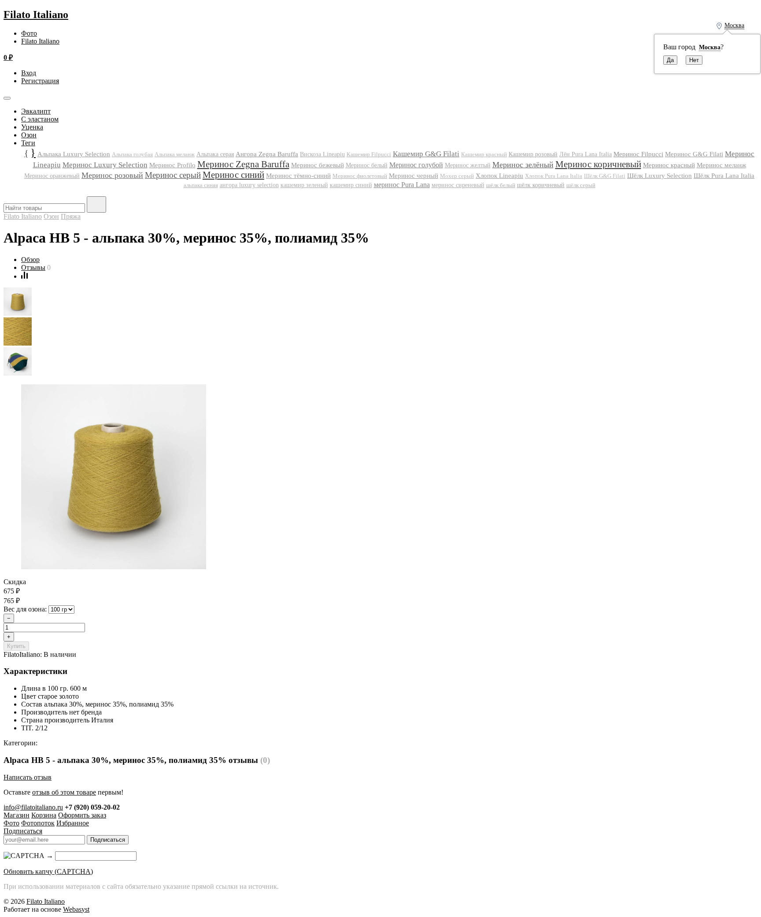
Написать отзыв (28, 777)
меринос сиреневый (458, 185)
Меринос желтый (468, 165)
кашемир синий (351, 185)
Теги (28, 143)
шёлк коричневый (541, 184)
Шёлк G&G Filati (604, 176)
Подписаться (23, 831)
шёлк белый (500, 185)
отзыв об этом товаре (64, 792)
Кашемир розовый (533, 154)
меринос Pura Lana (402, 184)
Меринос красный (669, 165)
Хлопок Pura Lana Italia (553, 176)
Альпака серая (215, 154)
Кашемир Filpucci (369, 154)
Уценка (32, 127)
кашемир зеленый (304, 185)
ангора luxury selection (249, 185)
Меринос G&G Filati (694, 154)
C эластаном (40, 119)
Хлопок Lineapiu (499, 175)
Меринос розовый (112, 175)
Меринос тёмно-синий (298, 175)
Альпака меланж (175, 154)
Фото (29, 33)
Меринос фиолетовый (359, 176)
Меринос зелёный (523, 164)
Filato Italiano (36, 14)
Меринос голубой (416, 165)
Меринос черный (413, 175)
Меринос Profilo (172, 165)
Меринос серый (173, 175)
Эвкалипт (36, 111)
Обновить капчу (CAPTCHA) (48, 871)
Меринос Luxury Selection (105, 164)
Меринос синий (233, 174)
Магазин (17, 815)
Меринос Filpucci (638, 154)
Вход (28, 73)
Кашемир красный (484, 154)
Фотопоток (38, 823)
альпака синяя (201, 185)
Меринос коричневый (598, 164)
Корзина (43, 815)
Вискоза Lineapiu (322, 154)
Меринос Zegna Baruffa (243, 164)
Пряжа (71, 216)
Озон (29, 135)
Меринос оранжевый (52, 176)
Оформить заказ (82, 815)
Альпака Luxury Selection (73, 154)
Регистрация (40, 81)
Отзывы (33, 267)
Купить (16, 646)
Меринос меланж (721, 165)
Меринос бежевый (317, 165)
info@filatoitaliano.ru (33, 807)
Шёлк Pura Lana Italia (724, 175)
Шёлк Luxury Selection (659, 175)
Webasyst (76, 909)
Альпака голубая (132, 154)
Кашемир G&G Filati (426, 154)
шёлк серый (580, 185)
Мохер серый (457, 176)
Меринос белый (367, 165)
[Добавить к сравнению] (24, 276)
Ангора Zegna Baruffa (267, 154)
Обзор (30, 259)
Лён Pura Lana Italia (585, 154)
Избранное (72, 823)
